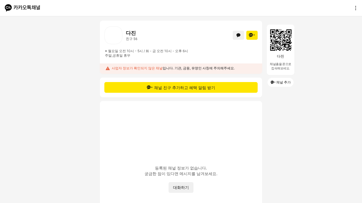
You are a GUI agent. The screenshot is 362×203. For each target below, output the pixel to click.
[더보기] (354, 8)
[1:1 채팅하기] (238, 35)
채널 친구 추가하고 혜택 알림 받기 (184, 87)
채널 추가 (283, 82)
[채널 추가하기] (252, 35)
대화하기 (181, 187)
